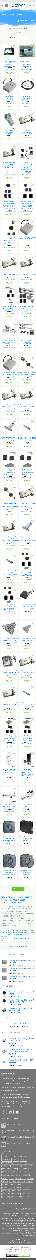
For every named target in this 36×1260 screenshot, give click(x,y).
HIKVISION (30, 1178)
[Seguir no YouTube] (33, 21)
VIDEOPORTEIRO (21, 1187)
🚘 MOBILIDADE (27, 1197)
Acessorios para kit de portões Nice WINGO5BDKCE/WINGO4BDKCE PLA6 (12, 573)
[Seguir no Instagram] (6, 1112)
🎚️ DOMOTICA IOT (27, 1194)
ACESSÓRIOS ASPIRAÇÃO (18, 1156)
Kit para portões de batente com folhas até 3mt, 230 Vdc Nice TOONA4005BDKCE (9, 737)
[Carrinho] (34, 5)
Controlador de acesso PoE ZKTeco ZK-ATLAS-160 (26, 872)
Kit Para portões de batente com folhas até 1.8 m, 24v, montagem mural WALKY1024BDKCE (9, 240)
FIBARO (11, 1178)
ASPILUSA (21, 1159)
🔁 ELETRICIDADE (16, 1197)
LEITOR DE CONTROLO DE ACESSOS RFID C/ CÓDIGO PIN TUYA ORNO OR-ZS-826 (27, 772)
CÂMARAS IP (20, 1172)
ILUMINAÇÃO (7, 932)
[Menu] (6, 5)
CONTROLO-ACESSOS (8, 1172)
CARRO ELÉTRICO (27, 1166)
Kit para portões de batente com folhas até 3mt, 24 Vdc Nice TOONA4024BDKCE (26, 737)
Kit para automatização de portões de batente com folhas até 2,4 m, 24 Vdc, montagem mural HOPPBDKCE (9, 204)
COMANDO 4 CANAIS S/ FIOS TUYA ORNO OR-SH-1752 (9, 770)
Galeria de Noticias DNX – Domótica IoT (20, 1137)
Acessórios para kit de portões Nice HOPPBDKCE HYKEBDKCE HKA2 (9, 63)
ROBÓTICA (21, 934)
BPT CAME (23, 1162)
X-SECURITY (5, 1190)
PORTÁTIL (5, 1184)
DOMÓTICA (6, 930)
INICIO (8, 28)
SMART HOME (19, 930)
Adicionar (9, 72)
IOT (13, 930)
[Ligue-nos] (28, 21)
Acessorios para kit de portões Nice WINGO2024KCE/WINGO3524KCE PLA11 (12, 406)
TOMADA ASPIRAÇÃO (8, 1187)
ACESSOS (4, 940)
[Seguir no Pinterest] (17, 1112)
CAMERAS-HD (6, 1166)
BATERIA (16, 1162)
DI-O (3, 1175)
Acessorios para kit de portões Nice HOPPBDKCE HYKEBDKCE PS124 (9, 97)
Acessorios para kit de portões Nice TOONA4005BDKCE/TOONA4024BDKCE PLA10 (14, 704)
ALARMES (15, 932)
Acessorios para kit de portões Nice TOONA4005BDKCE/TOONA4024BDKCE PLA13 (14, 672)
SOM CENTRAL (29, 930)
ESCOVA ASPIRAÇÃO (23, 1175)
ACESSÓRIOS (5, 1156)
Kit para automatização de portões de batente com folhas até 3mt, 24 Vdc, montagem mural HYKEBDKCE (26, 167)
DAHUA (27, 1172)
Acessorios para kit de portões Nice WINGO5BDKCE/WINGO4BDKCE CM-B (12, 505)
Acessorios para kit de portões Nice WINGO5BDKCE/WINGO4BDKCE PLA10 (12, 539)
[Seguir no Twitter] (23, 21)
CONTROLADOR (26, 1169)
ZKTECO (25, 1190)
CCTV (21, 932)
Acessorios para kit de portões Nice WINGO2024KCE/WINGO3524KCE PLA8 (12, 438)
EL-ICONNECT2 (11, 1175)
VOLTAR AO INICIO (18, 946)
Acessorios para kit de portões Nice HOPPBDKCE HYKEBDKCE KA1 (26, 97)
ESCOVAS (4, 1178)
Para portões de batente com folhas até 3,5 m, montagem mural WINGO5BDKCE (27, 573)
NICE (14, 1181)
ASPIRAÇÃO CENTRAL (22, 938)
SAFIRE (19, 1184)
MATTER (10, 934)
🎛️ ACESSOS (17, 28)
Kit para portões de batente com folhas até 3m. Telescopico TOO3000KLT (26, 341)
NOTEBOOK (21, 1181)
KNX (15, 934)
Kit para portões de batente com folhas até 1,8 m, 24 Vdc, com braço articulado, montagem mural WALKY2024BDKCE (26, 204)
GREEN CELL (18, 1178)
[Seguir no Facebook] (3, 1112)
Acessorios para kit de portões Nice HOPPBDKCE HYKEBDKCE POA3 (26, 63)
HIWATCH (5, 1181)
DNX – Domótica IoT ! (14, 1124)
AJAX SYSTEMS (6, 1159)
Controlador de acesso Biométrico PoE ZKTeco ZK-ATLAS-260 (9, 873)
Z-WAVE (32, 932)
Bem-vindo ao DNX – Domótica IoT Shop (20, 1131)
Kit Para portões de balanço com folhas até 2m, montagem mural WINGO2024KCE (9, 471)
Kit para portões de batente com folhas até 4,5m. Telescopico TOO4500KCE (26, 307)
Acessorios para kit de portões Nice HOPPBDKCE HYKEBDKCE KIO (9, 131)
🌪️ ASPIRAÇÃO (15, 1194)
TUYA (5, 934)
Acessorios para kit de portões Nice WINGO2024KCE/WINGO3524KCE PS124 (12, 374)
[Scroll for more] (18, 21)
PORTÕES (12, 1184)
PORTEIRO (30, 1181)
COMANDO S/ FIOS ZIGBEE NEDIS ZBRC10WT (27, 806)
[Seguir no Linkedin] (31, 21)
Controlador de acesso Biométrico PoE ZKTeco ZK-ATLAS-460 (9, 839)
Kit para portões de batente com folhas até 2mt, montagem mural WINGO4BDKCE (9, 607)
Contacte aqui (25, 1097)
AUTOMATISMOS (7, 1162)
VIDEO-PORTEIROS (9, 938)
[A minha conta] (30, 5)
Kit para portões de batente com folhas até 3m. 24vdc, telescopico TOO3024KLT (9, 341)
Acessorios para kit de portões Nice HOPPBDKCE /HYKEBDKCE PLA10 (9, 165)
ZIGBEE (26, 932)
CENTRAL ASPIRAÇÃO (13, 1169)
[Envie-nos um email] (26, 21)
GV (25, 1178)
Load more (18, 889)
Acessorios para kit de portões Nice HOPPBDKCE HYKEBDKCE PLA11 (26, 131)
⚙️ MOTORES (6, 1194)
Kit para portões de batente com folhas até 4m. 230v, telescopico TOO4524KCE (9, 307)
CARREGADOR (16, 1166)
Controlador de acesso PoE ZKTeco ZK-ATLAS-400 (26, 838)
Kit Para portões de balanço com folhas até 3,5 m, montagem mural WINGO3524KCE (27, 471)
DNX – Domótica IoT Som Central (18, 1143)
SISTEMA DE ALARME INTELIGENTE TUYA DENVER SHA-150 (9, 806)
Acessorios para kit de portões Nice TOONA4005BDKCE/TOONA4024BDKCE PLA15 (14, 640)
